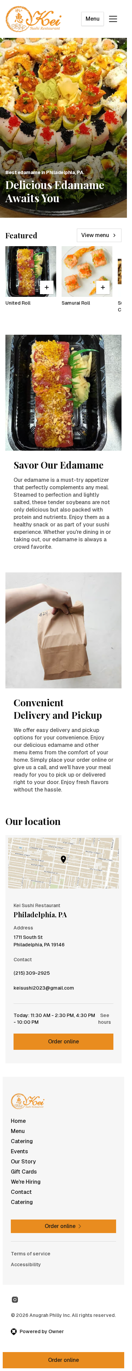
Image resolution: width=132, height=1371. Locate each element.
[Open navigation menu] (113, 19)
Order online (63, 1041)
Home (18, 1121)
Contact (21, 1192)
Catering (22, 1141)
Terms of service (30, 1254)
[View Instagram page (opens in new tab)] (15, 1300)
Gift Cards (24, 1171)
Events (19, 1151)
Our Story (23, 1161)
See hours (104, 1018)
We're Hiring (26, 1181)
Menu (93, 18)
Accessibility (26, 1264)
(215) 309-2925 (32, 974)
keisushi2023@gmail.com (44, 989)
